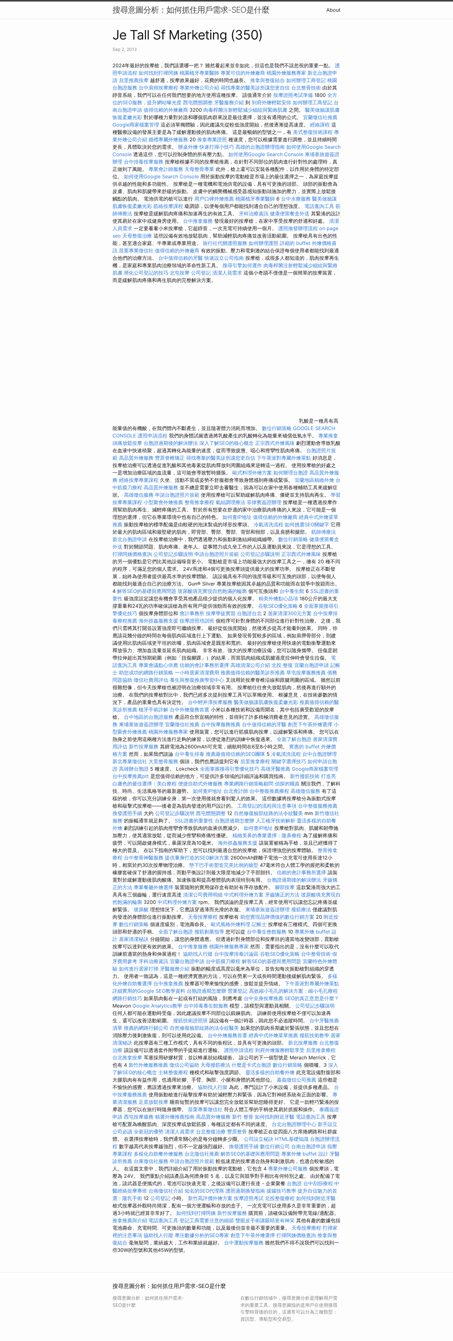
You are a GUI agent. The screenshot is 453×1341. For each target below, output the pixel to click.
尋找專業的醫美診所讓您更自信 (255, 88)
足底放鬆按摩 (154, 1102)
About (333, 10)
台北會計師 (235, 791)
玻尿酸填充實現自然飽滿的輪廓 (212, 591)
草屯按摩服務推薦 (306, 672)
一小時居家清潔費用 (197, 672)
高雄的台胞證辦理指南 (260, 147)
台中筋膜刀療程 (224, 961)
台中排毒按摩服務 (144, 162)
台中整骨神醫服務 (144, 858)
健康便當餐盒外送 (289, 213)
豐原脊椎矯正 (170, 458)
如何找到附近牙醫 (274, 1117)
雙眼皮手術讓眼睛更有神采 (265, 1220)
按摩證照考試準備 (293, 95)
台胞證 (294, 1183)
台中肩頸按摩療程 (159, 88)
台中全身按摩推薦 (264, 998)
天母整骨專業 (199, 169)
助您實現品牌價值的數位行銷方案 (277, 917)
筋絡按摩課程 (168, 206)
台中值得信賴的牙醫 (180, 258)
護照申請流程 (152, 436)
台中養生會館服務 (267, 932)
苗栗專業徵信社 (136, 250)
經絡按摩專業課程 (139, 480)
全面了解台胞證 (294, 739)
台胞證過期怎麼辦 (234, 820)
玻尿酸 (141, 909)
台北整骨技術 (306, 88)
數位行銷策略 (277, 428)
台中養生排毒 (190, 754)
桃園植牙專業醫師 (199, 73)
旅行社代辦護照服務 (225, 243)
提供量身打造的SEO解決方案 (197, 858)
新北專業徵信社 (129, 761)
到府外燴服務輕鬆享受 (279, 1050)
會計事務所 (192, 613)
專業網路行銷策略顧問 (248, 783)
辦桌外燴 (188, 147)
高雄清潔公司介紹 (250, 665)
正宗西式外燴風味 (275, 443)
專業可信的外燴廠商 (243, 73)
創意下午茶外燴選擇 (310, 724)
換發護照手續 (127, 813)
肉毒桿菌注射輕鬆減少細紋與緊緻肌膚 (245, 110)
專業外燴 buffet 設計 (304, 1154)
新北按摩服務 (303, 1043)
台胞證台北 (249, 613)
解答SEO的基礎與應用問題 (146, 591)
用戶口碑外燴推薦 (214, 199)
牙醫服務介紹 (229, 102)
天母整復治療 (137, 236)
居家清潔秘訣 (134, 939)
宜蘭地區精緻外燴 (315, 480)
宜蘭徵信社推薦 (320, 117)
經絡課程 (320, 125)
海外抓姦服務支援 (158, 621)
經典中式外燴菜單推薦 (273, 1035)
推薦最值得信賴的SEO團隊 (235, 754)
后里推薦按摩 (134, 80)
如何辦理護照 (263, 243)
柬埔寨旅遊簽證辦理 (141, 724)
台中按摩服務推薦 (221, 724)
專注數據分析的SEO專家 (202, 1235)
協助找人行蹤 (198, 954)
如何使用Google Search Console (265, 154)
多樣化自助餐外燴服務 (158, 1154)
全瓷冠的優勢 (148, 1131)
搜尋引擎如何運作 (242, 265)
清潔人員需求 (227, 273)
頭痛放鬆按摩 (128, 443)
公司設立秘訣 (258, 1139)
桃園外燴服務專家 (286, 73)
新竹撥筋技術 (305, 776)
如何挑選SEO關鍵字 (307, 524)
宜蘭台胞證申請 (311, 665)
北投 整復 (282, 665)
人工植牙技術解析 (275, 820)
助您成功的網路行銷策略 (146, 672)
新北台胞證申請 (129, 539)
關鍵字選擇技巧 (288, 761)
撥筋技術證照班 (191, 1020)
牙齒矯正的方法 (282, 895)
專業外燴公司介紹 (199, 88)
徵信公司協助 (184, 1065)
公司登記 (201, 273)
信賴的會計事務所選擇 (204, 665)
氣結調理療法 (230, 502)
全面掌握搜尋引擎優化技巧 (229, 769)
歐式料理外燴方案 (252, 473)
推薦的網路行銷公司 (146, 1028)
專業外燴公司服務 (288, 1168)
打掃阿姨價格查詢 (132, 554)
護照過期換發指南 (245, 1191)
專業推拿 (328, 436)
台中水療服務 (296, 199)
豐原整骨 (237, 1131)
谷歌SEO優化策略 (278, 606)
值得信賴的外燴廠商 (166, 110)
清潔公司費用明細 (202, 895)
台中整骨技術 (316, 954)
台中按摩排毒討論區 (237, 954)
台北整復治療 (211, 1131)
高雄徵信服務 (138, 495)
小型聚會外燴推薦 (163, 502)
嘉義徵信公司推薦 (296, 1080)
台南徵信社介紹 (166, 1191)
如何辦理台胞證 (290, 473)
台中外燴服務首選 (189, 709)
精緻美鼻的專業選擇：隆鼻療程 (266, 835)
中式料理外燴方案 (244, 895)
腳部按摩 (285, 887)
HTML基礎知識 (291, 1139)
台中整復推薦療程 (269, 791)
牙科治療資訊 (253, 213)
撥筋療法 (301, 909)
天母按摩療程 (203, 917)
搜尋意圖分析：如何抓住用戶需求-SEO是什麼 (190, 9)
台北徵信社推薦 (202, 1154)
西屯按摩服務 (139, 1117)
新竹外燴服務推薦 (149, 1065)
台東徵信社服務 (151, 1161)
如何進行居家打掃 (138, 969)
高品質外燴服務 (136, 458)
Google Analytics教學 (157, 1006)
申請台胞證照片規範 (177, 495)
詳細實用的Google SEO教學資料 (148, 991)
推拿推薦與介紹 (129, 1220)
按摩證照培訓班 (198, 621)
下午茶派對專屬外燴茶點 (284, 458)
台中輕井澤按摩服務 (211, 702)
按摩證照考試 (249, 1198)
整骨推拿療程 (199, 502)
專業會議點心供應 (158, 665)
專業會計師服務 (166, 169)
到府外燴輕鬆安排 (271, 102)
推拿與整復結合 (267, 80)
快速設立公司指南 (224, 258)
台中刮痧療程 (318, 1183)
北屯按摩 (180, 273)
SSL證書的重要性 (194, 820)
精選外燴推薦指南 (174, 1117)
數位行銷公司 (275, 1146)
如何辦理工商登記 (306, 80)
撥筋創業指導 (210, 932)
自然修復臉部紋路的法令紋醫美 (268, 813)
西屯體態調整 (198, 102)
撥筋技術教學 (315, 1035)
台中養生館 (292, 591)
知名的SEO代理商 (204, 1191)
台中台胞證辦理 (319, 754)
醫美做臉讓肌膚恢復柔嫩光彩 (266, 702)
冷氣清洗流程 (268, 524)
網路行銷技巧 (127, 998)
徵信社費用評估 (151, 680)
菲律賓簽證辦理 (264, 502)
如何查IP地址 (236, 517)
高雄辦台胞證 (134, 769)
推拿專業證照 (212, 139)
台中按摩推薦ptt (130, 776)
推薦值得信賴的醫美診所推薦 (253, 672)
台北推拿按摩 (127, 1057)
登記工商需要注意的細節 (207, 1220)
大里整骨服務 (164, 761)
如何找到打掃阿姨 (158, 73)
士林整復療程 (173, 1072)
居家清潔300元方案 (290, 613)
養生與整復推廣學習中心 (198, 680)
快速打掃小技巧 (216, 147)
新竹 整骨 (242, 1117)
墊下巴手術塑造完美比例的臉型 (223, 865)
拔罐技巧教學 (282, 1191)
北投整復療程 (280, 1198)
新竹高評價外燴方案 (210, 1198)
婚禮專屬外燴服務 (169, 139)
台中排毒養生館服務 (207, 1006)
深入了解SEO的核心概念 (226, 443)
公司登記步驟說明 (173, 554)
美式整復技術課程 (313, 132)
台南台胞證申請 (308, 1146)
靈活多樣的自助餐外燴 (270, 1072)
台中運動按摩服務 (244, 1243)
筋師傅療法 (323, 532)
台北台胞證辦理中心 (294, 1124)
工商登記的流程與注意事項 (266, 806)
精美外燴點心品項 (279, 598)
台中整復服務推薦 (317, 806)
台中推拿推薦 (169, 983)
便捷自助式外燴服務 (201, 783)
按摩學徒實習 (221, 613)
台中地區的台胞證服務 (148, 717)
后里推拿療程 (255, 761)
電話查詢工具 (319, 206)
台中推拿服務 (198, 221)
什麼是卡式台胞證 (251, 1065)
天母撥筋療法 (215, 1065)
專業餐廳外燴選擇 (154, 887)
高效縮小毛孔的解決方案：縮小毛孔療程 (293, 991)
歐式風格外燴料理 (231, 924)
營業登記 (237, 991)
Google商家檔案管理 (135, 125)
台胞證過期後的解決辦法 (171, 443)
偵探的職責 (287, 783)
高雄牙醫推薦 (275, 769)
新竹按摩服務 (144, 746)
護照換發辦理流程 (298, 228)
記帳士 (259, 924)
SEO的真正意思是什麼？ (312, 998)
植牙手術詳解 (153, 709)
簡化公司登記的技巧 (146, 273)
